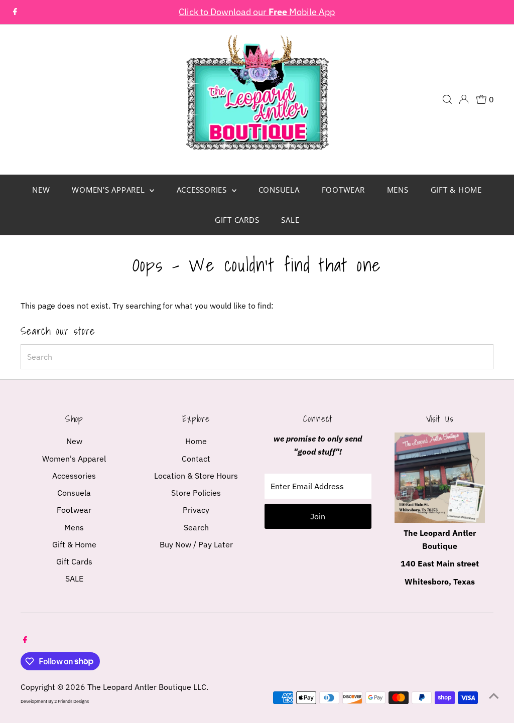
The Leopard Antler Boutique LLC (146, 687)
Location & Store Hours (196, 476)
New (41, 190)
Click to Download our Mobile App (257, 12)
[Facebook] (15, 12)
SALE (290, 220)
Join (317, 516)
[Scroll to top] (494, 695)
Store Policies (196, 493)
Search (196, 527)
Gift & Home (456, 190)
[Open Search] (447, 99)
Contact (196, 459)
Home (196, 441)
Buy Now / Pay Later (196, 544)
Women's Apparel (109, 190)
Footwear (343, 190)
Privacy (196, 510)
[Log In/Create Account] (463, 99)
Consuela (279, 190)
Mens (398, 190)
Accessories (203, 190)
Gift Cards (237, 220)
